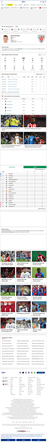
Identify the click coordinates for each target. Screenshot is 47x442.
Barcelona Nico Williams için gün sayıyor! (33, 128)
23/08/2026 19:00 (44, 31)
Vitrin (20, 382)
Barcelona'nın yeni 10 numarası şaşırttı (38, 280)
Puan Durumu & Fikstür (41, 4)
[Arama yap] (41, 1)
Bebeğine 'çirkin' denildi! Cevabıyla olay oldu (21, 356)
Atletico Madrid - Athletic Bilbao (13, 91)
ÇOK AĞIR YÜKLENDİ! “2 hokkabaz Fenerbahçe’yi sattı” (22, 402)
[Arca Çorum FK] (12, 29)
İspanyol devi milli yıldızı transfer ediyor (7, 314)
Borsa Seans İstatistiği (32, 377)
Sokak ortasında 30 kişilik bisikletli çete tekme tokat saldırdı (22, 343)
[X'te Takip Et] (23, 372)
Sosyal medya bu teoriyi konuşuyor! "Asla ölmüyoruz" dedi (23, 353)
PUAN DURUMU (12, 167)
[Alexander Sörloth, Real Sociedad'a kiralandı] (39, 323)
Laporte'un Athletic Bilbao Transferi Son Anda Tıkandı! (11, 129)
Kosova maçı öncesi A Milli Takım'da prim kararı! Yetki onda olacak (22, 404)
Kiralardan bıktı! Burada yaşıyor (38, 353)
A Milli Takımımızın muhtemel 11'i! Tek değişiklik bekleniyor (22, 406)
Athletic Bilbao (19, 41)
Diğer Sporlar (26, 4)
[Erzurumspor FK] (2, 29)
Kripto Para (30, 384)
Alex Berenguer (9, 113)
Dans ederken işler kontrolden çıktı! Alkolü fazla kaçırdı (8, 351)
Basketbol (20, 4)
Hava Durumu (30, 392)
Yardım (17, 422)
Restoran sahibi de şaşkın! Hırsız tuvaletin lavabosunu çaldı (38, 361)
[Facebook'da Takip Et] (20, 372)
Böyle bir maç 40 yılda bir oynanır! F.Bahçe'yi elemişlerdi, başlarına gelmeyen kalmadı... (34, 146)
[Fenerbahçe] (31, 29)
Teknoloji (20, 377)
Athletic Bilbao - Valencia (12, 86)
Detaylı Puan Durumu (41, 208)
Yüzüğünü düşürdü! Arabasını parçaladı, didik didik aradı (22, 351)
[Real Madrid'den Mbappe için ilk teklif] (8, 323)
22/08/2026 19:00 (15, 31)
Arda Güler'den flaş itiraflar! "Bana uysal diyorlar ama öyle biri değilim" (22, 418)
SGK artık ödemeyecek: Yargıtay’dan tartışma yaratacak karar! (8, 340)
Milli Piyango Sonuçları (41, 384)
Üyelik (20, 422)
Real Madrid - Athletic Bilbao (13, 79)
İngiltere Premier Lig (25, 7)
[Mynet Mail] (45, 1)
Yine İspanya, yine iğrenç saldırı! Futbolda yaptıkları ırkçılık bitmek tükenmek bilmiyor (7, 263)
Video (11, 392)
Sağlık (20, 379)
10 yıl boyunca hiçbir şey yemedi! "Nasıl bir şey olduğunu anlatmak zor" (23, 361)
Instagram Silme (39, 389)
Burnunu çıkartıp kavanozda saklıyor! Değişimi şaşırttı (7, 353)
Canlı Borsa (30, 379)
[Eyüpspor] (40, 29)
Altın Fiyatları (30, 386)
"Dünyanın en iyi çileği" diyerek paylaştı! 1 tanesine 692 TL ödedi (8, 358)
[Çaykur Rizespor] (21, 29)
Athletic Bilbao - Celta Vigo (12, 81)
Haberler (11, 379)
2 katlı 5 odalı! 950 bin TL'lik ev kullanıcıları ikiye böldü (38, 340)
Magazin (11, 386)
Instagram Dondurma (40, 387)
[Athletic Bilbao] (41, 39)
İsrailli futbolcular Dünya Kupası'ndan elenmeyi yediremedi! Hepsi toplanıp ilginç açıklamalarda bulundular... (23, 413)
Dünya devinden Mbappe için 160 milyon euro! (7, 330)
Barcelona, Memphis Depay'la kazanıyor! (37, 297)
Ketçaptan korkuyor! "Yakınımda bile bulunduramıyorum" (23, 364)
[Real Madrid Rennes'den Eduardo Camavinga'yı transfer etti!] (8, 290)
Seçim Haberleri (22, 384)
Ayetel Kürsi (39, 392)
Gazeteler (20, 387)
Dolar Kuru (30, 387)
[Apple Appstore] (5, 381)
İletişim (13, 422)
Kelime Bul (38, 379)
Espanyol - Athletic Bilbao (12, 84)
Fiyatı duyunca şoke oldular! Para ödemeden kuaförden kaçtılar (23, 348)
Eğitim (11, 389)
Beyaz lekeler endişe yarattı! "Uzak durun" (37, 351)
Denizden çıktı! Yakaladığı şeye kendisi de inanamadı (38, 343)
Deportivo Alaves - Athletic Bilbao (14, 88)
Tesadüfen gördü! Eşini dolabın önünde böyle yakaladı (38, 346)
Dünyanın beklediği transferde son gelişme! (22, 297)
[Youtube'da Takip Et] (32, 372)
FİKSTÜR (35, 167)
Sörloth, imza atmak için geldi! (22, 330)
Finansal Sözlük (30, 380)
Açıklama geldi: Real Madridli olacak (21, 280)
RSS (33, 422)
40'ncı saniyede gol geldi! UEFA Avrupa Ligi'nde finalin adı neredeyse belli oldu (11, 146)
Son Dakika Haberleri (14, 377)
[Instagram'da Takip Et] (26, 372)
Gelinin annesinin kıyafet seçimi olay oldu (8, 348)
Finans (11, 380)
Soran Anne (39, 380)
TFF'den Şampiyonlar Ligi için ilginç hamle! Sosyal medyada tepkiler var (22, 410)
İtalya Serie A (35, 7)
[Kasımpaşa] (18, 29)
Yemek (11, 382)
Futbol (16, 4)
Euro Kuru (30, 389)
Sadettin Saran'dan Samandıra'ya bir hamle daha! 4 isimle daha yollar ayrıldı (22, 411)
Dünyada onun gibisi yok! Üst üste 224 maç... (38, 263)
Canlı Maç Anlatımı (22, 386)
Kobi (20, 392)
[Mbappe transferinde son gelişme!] (23, 290)
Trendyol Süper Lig (6, 7)
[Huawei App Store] (5, 384)
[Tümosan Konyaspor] (37, 29)
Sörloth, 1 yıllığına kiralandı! (37, 330)
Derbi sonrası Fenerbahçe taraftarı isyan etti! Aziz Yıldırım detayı (22, 403)
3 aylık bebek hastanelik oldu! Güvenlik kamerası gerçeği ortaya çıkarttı (38, 348)
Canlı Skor (10, 4)
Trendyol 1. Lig (16, 7)
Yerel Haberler (12, 394)
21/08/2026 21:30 (5, 31)
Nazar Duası (39, 394)
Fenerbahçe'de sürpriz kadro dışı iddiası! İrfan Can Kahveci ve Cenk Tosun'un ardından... (22, 417)
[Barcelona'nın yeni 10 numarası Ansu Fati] (39, 272)
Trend (11, 387)
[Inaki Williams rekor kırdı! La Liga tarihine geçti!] (8, 272)
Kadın (11, 384)
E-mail (20, 389)
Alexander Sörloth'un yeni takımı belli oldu (39, 314)
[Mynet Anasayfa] (23, 1)
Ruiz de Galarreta (10, 104)
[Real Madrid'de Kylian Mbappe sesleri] (23, 306)
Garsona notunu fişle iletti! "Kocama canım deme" (7, 346)
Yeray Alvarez (9, 110)
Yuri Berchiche (9, 101)
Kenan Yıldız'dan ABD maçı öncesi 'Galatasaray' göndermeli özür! (23, 400)
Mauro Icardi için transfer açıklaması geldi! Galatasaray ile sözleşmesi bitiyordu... (23, 409)
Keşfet (29, 394)
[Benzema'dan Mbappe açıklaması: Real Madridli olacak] (23, 272)
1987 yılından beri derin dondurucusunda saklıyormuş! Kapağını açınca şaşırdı (8, 343)
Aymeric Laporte (9, 107)
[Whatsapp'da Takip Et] (34, 372)
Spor (11, 391)
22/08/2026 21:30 (34, 31)
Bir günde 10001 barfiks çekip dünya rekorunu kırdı (8, 356)
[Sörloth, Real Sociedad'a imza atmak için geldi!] (23, 323)
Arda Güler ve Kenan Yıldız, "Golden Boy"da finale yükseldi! (22, 415)
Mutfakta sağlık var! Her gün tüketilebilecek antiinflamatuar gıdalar (38, 356)
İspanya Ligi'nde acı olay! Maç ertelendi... (23, 263)
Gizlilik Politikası (24, 422)
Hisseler (29, 382)
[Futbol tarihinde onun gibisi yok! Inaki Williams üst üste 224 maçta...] (39, 256)
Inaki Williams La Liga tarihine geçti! (6, 280)
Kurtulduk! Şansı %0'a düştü (22, 345)
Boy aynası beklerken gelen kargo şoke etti (38, 364)
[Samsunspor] (28, 29)
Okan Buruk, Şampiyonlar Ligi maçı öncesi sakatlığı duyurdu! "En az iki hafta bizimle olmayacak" (23, 407)
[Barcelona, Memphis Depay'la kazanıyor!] (39, 290)
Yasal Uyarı (30, 422)
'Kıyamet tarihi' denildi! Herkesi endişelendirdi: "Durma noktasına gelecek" (8, 361)
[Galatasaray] (9, 29)
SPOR (2, 4)
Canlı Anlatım (33, 4)
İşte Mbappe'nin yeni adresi (23, 313)
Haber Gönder (41, 372)
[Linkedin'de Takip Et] (29, 372)
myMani (20, 394)
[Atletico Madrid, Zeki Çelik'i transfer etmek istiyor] (8, 306)
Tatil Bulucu (39, 382)
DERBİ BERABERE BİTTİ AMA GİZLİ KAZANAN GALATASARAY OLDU (38, 358)
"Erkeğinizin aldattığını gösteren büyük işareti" (23, 340)
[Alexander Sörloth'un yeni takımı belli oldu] (39, 306)
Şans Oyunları (21, 391)
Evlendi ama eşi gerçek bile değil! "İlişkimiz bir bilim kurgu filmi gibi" (8, 364)
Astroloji (20, 380)
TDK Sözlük (39, 391)
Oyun (38, 377)
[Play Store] (5, 378)
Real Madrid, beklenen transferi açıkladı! (6, 297)
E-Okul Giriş (39, 386)
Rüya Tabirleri (30, 391)
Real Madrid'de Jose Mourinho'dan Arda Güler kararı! (23, 399)
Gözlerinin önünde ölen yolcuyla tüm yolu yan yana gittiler (23, 358)
